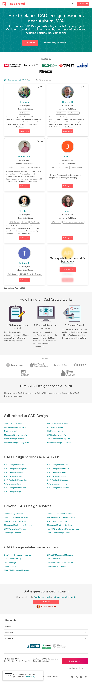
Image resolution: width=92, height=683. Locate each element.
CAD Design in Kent (12, 484)
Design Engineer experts (57, 424)
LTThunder (24, 102)
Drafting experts (11, 431)
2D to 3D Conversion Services (60, 514)
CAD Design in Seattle (56, 476)
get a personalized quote (64, 597)
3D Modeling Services (13, 514)
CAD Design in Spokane (57, 480)
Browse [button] (8, 626)
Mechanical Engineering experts (17, 443)
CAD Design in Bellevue (14, 465)
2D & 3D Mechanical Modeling (60, 555)
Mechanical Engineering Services (18, 525)
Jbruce (67, 156)
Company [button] (9, 632)
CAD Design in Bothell (13, 473)
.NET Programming (12, 559)
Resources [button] (9, 638)
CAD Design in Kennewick (15, 480)
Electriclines (24, 156)
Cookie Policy (30, 677)
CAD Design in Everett (13, 476)
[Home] (5, 80)
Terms (48, 677)
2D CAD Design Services (15, 521)
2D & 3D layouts (54, 559)
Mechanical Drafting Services (59, 525)
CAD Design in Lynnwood (15, 488)
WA (24, 80)
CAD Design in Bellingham (15, 469)
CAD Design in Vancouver (58, 488)
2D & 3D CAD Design (56, 567)
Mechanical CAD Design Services (61, 518)
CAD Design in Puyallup (57, 465)
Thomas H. (67, 102)
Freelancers (12, 80)
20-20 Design (10, 563)
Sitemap (56, 677)
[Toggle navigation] (5, 3)
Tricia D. (67, 211)
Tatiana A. (24, 263)
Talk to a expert (54, 43)
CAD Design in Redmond (58, 469)
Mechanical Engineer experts (16, 427)
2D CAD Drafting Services (15, 529)
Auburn (31, 80)
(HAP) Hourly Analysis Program (17, 555)
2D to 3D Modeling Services (16, 518)
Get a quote (30, 43)
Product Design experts (14, 439)
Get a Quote (83, 4)
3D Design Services (12, 533)
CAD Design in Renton (56, 473)
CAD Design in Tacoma (57, 484)
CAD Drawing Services (57, 521)
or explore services (75, 668)
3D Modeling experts (13, 424)
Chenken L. (24, 211)
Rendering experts (55, 427)
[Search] (73, 4)
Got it (8, 676)
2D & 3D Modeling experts (58, 439)
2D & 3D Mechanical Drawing (16, 570)
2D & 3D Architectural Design (60, 563)
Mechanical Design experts (15, 435)
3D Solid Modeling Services (59, 533)
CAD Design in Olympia (14, 492)
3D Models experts (55, 431)
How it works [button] (10, 620)
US (20, 80)
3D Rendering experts (56, 435)
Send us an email (42, 597)
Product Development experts (59, 443)
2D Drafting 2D (10, 567)
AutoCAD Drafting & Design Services (63, 529)
